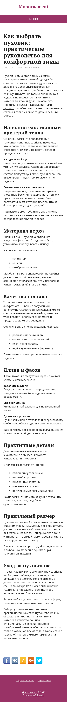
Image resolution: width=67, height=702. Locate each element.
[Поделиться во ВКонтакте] (15, 660)
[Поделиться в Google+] (31, 660)
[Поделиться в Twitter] (39, 660)
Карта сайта (44, 680)
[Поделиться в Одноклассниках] (23, 660)
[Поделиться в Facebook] (6, 660)
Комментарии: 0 (33, 67)
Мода (19, 67)
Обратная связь (25, 680)
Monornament (33, 6)
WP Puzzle (38, 695)
